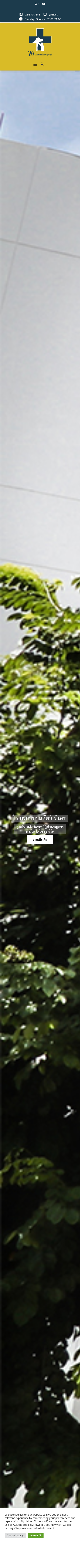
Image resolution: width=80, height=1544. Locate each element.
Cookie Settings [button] (15, 1535)
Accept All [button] (35, 1535)
